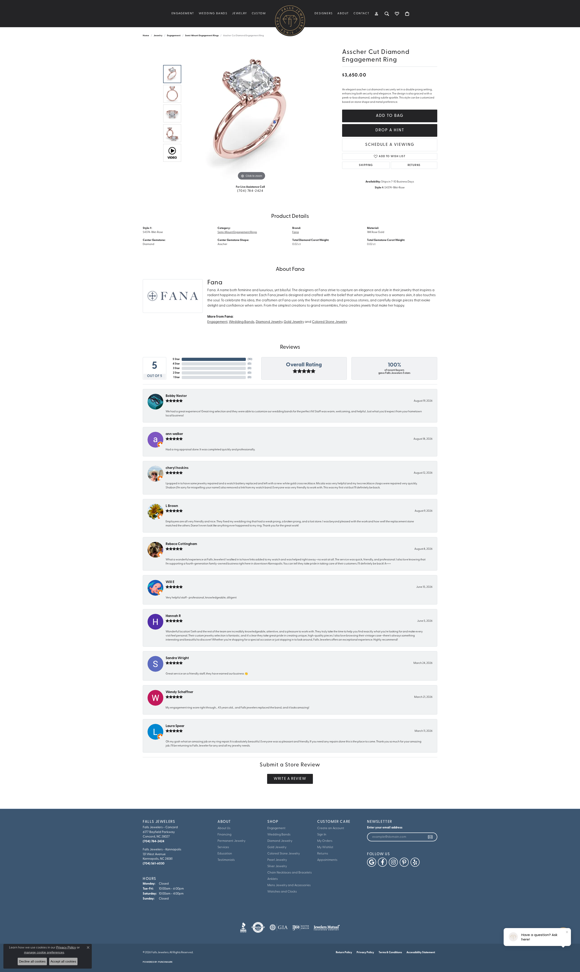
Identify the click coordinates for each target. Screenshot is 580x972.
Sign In (321, 834)
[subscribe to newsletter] (430, 837)
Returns (414, 165)
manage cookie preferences (44, 952)
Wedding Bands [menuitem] (278, 834)
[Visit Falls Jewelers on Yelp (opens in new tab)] (415, 862)
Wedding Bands (213, 13)
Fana (295, 232)
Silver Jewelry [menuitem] (277, 866)
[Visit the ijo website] (300, 927)
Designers (323, 13)
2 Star (176, 373)
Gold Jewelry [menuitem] (276, 847)
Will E (170, 582)
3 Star (176, 368)
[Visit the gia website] (279, 927)
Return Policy (344, 952)
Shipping (366, 165)
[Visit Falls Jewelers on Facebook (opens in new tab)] (382, 862)
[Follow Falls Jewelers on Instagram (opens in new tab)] (393, 862)
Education (225, 853)
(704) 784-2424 (250, 191)
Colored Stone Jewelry (329, 322)
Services (223, 847)
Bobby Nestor (176, 396)
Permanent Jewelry (231, 841)
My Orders (324, 841)
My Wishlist (325, 847)
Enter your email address (384, 827)
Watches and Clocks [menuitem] (282, 891)
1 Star (176, 377)
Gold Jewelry (294, 322)
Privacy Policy (365, 952)
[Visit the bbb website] (243, 927)
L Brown (172, 506)
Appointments (327, 860)
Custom (259, 13)
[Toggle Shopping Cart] (407, 13)
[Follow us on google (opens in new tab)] (371, 862)
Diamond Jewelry (269, 322)
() (250, 359)
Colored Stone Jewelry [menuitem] (283, 853)
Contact (361, 13)
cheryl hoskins (177, 468)
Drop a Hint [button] (389, 130)
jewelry (158, 35)
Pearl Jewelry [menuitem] (277, 860)
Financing (224, 834)
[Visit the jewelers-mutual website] (327, 927)
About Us (224, 828)
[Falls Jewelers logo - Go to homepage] (290, 20)
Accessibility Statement (420, 952)
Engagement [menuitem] (276, 828)
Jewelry (239, 13)
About (343, 13)
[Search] (387, 13)
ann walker (174, 434)
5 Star (176, 359)
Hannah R (173, 616)
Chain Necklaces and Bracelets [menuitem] (289, 872)
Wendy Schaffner (179, 692)
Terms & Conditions (390, 952)
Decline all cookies (32, 961)
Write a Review (290, 779)
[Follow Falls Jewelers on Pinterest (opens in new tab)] (404, 862)
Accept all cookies (63, 961)
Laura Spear (175, 726)
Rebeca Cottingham (181, 544)
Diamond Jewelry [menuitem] (279, 841)
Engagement (183, 13)
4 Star (176, 363)
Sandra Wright (177, 658)
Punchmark (165, 962)
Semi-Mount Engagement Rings (202, 35)
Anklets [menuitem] (272, 879)
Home (146, 35)
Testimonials (226, 860)
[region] (251, 113)
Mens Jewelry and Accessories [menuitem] (289, 885)
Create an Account (330, 828)
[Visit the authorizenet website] (258, 927)
